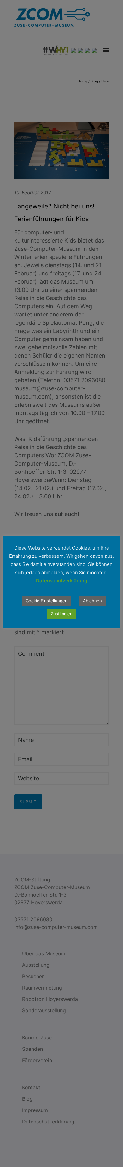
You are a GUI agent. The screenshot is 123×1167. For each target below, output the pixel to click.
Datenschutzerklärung (61, 581)
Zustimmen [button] (62, 613)
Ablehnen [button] (92, 600)
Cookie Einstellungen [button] (46, 600)
